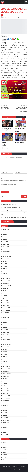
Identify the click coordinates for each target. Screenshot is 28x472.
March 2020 (5, 417)
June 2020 (5, 410)
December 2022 (6, 337)
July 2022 (5, 349)
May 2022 (5, 354)
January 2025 (6, 276)
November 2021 (6, 368)
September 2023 (7, 315)
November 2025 (6, 251)
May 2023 (5, 324)
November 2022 (6, 339)
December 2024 (6, 278)
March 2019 (5, 434)
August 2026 (6, 229)
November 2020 (6, 398)
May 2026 (5, 237)
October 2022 (6, 342)
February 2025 (6, 273)
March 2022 (5, 359)
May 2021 (5, 383)
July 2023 (5, 320)
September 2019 (7, 420)
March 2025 (5, 271)
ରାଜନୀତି (4, 457)
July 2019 (5, 425)
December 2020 (6, 395)
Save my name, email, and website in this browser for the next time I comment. (13, 181)
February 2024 (6, 302)
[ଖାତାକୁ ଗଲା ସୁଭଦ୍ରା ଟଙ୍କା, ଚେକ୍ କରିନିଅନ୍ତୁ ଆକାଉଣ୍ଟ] (20, 123)
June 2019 (5, 427)
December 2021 (6, 366)
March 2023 (5, 329)
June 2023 (5, 322)
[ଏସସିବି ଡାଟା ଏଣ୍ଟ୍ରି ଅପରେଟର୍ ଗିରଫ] (7, 123)
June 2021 (5, 381)
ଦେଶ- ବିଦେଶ (5, 449)
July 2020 (5, 408)
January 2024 (6, 305)
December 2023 (6, 307)
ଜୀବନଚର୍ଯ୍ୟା (5, 447)
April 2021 (5, 386)
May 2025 (5, 266)
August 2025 (6, 258)
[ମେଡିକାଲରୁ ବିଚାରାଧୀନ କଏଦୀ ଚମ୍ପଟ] (20, 137)
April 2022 (5, 356)
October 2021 (6, 371)
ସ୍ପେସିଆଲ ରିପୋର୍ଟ (6, 462)
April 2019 (5, 432)
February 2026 (6, 244)
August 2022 (6, 346)
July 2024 (5, 290)
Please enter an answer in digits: (8, 184)
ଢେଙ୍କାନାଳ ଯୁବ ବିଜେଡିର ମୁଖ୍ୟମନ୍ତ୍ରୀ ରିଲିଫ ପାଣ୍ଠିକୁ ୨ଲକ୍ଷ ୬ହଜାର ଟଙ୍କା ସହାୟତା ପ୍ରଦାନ (21, 109)
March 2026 (5, 241)
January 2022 (6, 364)
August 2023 (6, 317)
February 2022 (6, 361)
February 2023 (6, 332)
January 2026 (6, 246)
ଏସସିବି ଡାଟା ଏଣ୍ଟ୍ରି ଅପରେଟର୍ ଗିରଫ (8, 204)
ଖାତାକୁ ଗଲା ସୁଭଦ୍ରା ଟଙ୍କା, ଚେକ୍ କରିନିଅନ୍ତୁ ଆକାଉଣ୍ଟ (11, 210)
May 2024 (5, 295)
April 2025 (5, 268)
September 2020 (7, 403)
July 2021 (5, 378)
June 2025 (5, 263)
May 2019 (5, 430)
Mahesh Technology (17, 469)
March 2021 (5, 388)
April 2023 (5, 327)
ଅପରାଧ (4, 442)
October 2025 (6, 254)
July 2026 (5, 232)
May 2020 (5, 412)
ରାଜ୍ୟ (2, 14)
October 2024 (6, 283)
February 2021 (6, 390)
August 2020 (6, 405)
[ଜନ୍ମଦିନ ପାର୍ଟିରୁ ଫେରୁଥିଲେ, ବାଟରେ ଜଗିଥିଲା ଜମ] (7, 137)
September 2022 (7, 344)
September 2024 (7, 285)
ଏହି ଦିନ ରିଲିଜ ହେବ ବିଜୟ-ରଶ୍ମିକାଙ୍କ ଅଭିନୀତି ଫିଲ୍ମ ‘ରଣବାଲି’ (13, 217)
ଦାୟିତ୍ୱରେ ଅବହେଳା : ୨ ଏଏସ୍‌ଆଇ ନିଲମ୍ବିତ (6, 107)
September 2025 (7, 256)
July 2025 (5, 261)
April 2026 (5, 239)
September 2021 (7, 373)
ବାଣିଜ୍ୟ (4, 452)
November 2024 (6, 280)
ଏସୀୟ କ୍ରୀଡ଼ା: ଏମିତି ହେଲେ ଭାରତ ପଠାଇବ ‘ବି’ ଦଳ (10, 207)
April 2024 (5, 298)
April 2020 (5, 415)
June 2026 (5, 234)
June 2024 (5, 293)
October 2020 (6, 400)
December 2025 (6, 249)
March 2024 (5, 300)
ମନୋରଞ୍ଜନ (5, 454)
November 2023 (6, 310)
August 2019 (6, 422)
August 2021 (6, 376)
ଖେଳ (4, 445)
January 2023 (6, 334)
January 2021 (6, 393)
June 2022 (5, 351)
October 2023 (6, 312)
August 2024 (6, 288)
